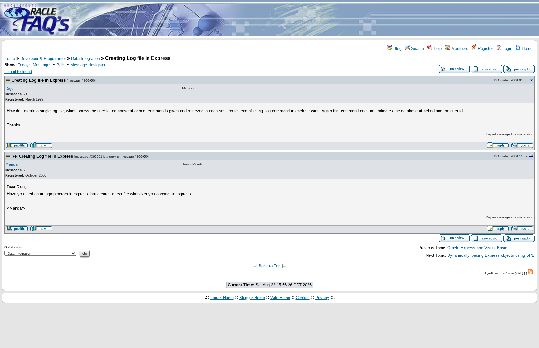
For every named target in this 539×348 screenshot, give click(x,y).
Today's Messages (34, 65)
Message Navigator (87, 65)
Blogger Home (252, 297)
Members (459, 48)
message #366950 (81, 80)
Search (417, 48)
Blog (396, 48)
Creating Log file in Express (39, 80)
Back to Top (269, 266)
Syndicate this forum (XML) (503, 273)
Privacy (322, 297)
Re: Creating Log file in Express (42, 156)
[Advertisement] (306, 20)
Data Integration (85, 58)
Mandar (12, 164)
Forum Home (222, 297)
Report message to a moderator (509, 134)
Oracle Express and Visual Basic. (477, 248)
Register (485, 48)
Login (506, 48)
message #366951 (88, 156)
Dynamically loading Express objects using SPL (490, 255)
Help (437, 48)
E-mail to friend (18, 71)
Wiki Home (280, 297)
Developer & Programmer (43, 58)
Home (526, 48)
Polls (61, 65)
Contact (303, 297)
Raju (9, 88)
